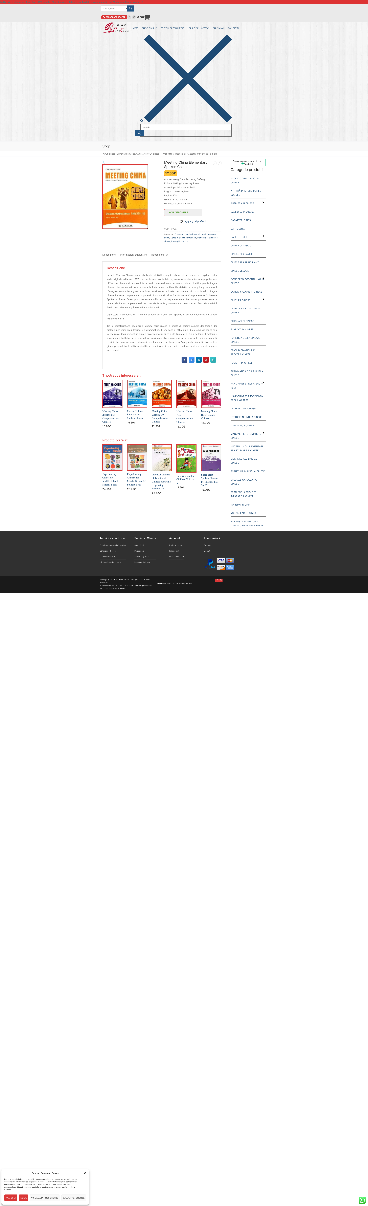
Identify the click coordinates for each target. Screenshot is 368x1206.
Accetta (11, 1198)
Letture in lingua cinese (246, 417)
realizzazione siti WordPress (179, 583)
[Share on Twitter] (191, 361)
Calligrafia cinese (242, 211)
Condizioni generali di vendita (113, 545)
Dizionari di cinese (242, 321)
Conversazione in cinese (186, 234)
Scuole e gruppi (141, 556)
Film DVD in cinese (242, 329)
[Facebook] (129, 17)
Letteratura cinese (243, 408)
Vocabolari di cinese (244, 513)
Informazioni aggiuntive (133, 254)
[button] (84, 1173)
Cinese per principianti (245, 262)
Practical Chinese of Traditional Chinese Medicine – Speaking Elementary (161, 481)
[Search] (130, 8)
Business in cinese (242, 203)
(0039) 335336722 (115, 17)
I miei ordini (174, 551)
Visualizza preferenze (44, 1198)
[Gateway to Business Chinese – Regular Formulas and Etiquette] (214, 163)
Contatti (207, 545)
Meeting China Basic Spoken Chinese (209, 415)
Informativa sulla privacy (110, 562)
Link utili (207, 551)
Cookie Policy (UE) (108, 556)
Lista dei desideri (176, 556)
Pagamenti (139, 551)
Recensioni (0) (159, 254)
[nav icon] (236, 88)
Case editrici (239, 237)
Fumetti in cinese (242, 362)
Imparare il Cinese (142, 562)
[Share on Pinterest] (206, 361)
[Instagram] (134, 17)
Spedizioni (139, 545)
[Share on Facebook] (184, 361)
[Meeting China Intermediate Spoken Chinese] (220, 163)
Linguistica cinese (242, 425)
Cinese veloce (240, 270)
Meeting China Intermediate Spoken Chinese (135, 414)
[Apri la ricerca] (186, 121)
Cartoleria (238, 228)
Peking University (179, 241)
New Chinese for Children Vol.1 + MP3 (185, 479)
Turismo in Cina (240, 504)
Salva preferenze (74, 1198)
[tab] (109, 254)
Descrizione (109, 254)
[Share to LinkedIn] (199, 361)
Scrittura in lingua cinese (248, 471)
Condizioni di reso (108, 551)
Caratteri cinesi (241, 220)
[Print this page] (213, 361)
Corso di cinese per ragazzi (183, 237)
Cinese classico (241, 245)
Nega (23, 1198)
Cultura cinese (240, 300)
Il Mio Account (175, 545)
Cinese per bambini (242, 254)
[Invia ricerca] (139, 133)
